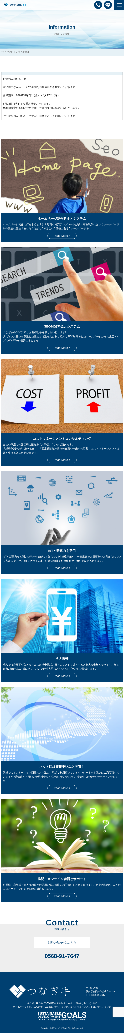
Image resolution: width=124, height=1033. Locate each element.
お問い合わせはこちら (62, 942)
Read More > (62, 235)
